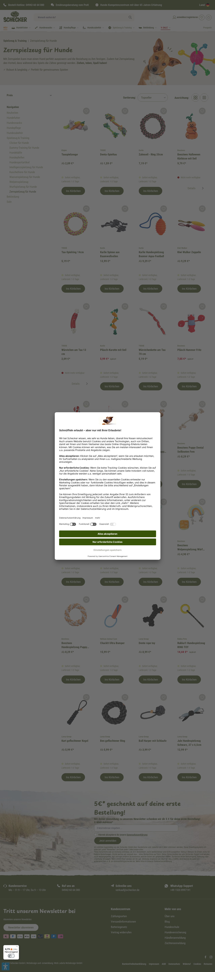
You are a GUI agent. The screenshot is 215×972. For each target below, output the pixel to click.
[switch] (11, 956)
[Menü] (17, 947)
